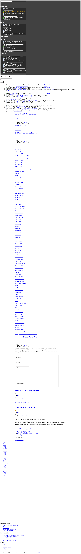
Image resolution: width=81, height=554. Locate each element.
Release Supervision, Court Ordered (57, 90)
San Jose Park (18, 235)
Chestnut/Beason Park (20, 263)
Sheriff (52, 89)
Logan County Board (21, 87)
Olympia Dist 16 (18, 175)
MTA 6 (16, 320)
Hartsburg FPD (18, 243)
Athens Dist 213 (18, 184)
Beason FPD (18, 261)
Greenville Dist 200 (19, 180)
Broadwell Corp (18, 254)
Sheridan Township (19, 329)
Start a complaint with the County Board (31, 111)
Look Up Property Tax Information (28, 105)
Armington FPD (18, 239)
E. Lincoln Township (19, 309)
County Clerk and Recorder (22, 86)
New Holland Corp (19, 268)
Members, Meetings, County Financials (35, 87)
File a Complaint (18, 111)
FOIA (4, 550)
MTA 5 (16, 307)
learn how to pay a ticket (28, 102)
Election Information (5, 449)
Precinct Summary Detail (20, 125)
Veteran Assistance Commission (29, 100)
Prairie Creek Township (20, 331)
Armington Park (18, 241)
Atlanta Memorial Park (20, 217)
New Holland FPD (19, 265)
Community (4, 39)
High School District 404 (20, 171)
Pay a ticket (19, 102)
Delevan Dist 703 (19, 188)
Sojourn (12, 94)
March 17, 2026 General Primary (26, 114)
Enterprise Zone (6, 19)
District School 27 (19, 162)
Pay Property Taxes (21, 106)
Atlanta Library (18, 215)
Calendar (5, 549)
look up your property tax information (45, 105)
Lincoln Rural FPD (19, 195)
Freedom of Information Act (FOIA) (30, 108)
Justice (2, 22)
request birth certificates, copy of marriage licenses (38, 104)
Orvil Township (18, 327)
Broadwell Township (19, 318)
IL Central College (19, 153)
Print (18, 119)
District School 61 (19, 164)
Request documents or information (46, 108)
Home (2, 4)
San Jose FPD (18, 232)
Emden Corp (18, 230)
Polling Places (4, 447)
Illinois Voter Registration (30, 107)
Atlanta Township (19, 296)
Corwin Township (19, 312)
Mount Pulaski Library (20, 206)
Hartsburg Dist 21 (19, 182)
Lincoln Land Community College (23, 155)
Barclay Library (18, 274)
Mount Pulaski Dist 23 (20, 186)
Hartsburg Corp (18, 246)
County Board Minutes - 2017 (24, 432)
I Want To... (3, 53)
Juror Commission (7, 28)
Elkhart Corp (18, 252)
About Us (5, 546)
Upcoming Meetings (7, 547)
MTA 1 (16, 285)
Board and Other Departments (45, 110)
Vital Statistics (5, 461)
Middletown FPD (19, 257)
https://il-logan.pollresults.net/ (22, 402)
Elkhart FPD (17, 248)
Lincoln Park (18, 199)
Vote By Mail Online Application (26, 337)
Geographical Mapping (15, 90)
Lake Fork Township (19, 287)
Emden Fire (17, 226)
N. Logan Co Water (19, 276)
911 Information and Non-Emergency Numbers (35, 101)
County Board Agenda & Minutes (5, 469)
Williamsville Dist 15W (20, 193)
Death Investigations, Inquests (24, 93)
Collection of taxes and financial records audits (28, 84)
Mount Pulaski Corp (19, 210)
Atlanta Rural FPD (19, 213)
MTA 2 (16, 294)
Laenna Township (19, 290)
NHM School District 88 (20, 166)
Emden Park (17, 228)
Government (4, 6)
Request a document (21, 104)
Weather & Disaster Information (39, 95)
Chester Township (19, 305)
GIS (9, 90)
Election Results (19, 440)
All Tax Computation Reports (21, 144)
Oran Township (18, 298)
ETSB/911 (19, 98)
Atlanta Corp (18, 219)
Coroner (15, 93)
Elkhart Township (19, 314)
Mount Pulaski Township (20, 303)
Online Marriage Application (25, 407)
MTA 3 (16, 301)
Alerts (4, 548)
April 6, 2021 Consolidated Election (27, 390)
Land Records (5, 456)
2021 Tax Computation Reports (26, 133)
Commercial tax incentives (19, 92)
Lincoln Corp (18, 202)
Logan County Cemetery (20, 283)
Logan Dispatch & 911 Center (28, 98)
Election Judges (5, 451)
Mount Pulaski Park (19, 208)
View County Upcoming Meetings (30, 110)
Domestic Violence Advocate (20, 94)
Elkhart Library (18, 250)
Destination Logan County (9, 48)
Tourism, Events (21, 99)
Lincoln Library (18, 197)
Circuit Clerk (6, 29)
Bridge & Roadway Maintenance (34, 89)
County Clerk (25, 122)
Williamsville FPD (19, 270)
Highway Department (22, 89)
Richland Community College (21, 158)
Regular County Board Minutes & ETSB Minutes (28, 433)
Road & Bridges (18, 151)
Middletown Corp (19, 259)
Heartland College (19, 160)
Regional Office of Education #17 (24, 96)
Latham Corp (18, 224)
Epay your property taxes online (33, 106)
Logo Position (4, 36)
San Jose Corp (18, 237)
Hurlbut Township (19, 316)
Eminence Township (19, 325)
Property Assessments (26, 88)
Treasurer (15, 84)
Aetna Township (18, 292)
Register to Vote (21, 107)
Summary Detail (18, 127)
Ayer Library (17, 272)
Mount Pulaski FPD (19, 204)
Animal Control (6, 47)
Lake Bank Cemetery (20, 281)
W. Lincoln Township (19, 323)
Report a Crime (20, 101)
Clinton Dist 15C (18, 191)
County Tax (17, 147)
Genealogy (19, 435)
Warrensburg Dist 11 (19, 173)
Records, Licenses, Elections (34, 86)
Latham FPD (18, 221)
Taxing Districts (5, 465)
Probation (5, 27)
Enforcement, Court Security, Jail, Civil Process (64, 89)
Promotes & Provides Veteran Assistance (46, 100)
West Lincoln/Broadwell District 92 (23, 169)
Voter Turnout (18, 130)
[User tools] (15, 393)
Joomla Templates (36, 552)
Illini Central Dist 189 (19, 177)
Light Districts (18, 149)
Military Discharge (5, 459)
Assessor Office (17, 88)
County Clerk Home (4, 444)
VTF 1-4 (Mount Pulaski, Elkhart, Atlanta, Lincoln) (26, 334)
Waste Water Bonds (19, 279)
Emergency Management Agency (24, 95)
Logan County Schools (37, 96)
